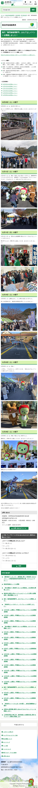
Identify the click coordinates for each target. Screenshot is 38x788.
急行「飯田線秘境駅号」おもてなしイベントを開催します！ (20, 599)
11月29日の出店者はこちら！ (10, 95)
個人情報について (7, 739)
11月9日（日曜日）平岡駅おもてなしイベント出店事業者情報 (20, 666)
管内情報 (17, 15)
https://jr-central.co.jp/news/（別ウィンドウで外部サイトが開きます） (18, 55)
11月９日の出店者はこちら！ (10, 88)
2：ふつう (6, 546)
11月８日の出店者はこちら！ (10, 86)
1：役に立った (8, 543)
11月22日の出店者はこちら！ (10, 93)
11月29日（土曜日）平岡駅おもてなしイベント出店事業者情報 (20, 682)
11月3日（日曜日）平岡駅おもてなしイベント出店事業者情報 (20, 622)
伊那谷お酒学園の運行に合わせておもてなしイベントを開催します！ (20, 710)
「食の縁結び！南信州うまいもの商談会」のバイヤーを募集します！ (20, 627)
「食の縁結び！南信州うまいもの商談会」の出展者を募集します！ (20, 588)
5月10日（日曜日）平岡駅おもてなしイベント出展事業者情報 (20, 633)
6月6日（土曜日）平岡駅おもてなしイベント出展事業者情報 (20, 649)
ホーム (2, 15)
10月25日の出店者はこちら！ (10, 84)
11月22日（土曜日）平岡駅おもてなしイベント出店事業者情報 (20, 677)
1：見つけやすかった (10, 555)
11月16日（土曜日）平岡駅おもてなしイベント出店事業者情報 (20, 610)
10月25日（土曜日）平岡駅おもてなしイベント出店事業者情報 (20, 655)
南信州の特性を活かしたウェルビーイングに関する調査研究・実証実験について (20, 594)
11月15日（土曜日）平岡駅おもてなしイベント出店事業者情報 (20, 671)
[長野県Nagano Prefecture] (6, 3)
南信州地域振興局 (9, 15)
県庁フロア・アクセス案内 (10, 752)
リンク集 (5, 745)
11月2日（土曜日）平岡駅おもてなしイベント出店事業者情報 (20, 616)
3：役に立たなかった (10, 548)
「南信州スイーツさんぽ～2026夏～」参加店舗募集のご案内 (20, 704)
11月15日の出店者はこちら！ (10, 90)
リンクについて (7, 749)
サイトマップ (6, 742)
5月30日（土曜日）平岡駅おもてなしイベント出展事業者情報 (20, 644)
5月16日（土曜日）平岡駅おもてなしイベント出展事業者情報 (20, 693)
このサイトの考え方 (8, 732)
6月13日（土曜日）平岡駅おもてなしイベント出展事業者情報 (20, 699)
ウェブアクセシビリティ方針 (10, 735)
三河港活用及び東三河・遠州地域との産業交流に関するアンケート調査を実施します (20, 715)
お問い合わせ (6, 756)
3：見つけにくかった (10, 560)
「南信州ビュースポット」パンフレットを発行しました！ (19, 605)
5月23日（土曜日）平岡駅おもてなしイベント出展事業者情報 (20, 638)
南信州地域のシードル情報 (11, 584)
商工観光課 (24, 15)
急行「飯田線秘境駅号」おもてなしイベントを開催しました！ (20, 688)
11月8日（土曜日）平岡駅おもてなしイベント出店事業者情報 (20, 660)
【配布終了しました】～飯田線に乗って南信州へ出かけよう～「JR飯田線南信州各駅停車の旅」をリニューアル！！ (20, 578)
